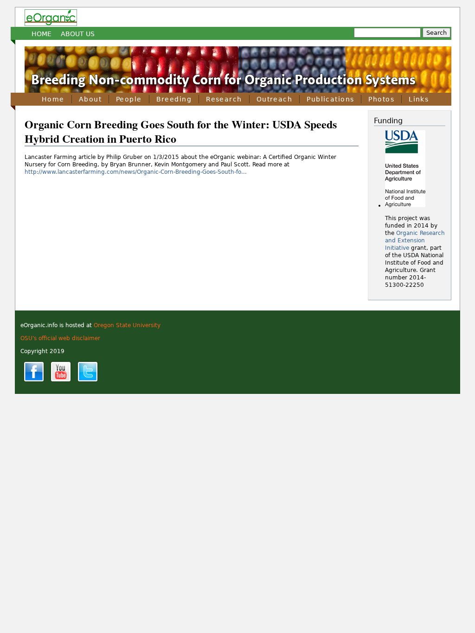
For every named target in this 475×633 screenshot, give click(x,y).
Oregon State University (127, 325)
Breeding (174, 99)
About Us (78, 34)
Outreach (275, 99)
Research (224, 99)
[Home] (51, 17)
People (129, 99)
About (90, 99)
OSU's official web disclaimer (60, 338)
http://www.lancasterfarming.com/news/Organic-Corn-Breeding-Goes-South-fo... (136, 172)
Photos (381, 99)
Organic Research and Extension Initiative (415, 240)
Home (41, 34)
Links (419, 99)
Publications (330, 99)
